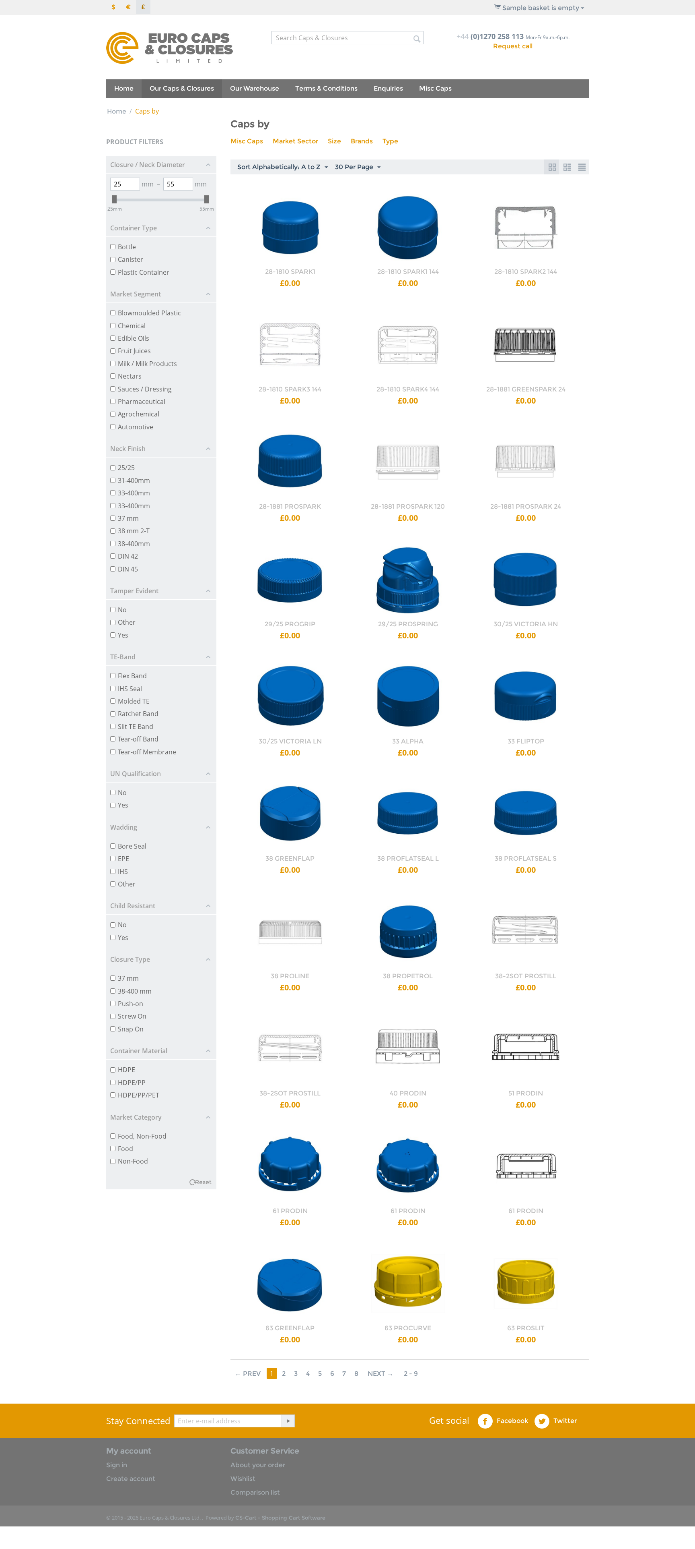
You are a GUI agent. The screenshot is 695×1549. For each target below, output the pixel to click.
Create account (130, 1479)
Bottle (127, 246)
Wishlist (242, 1479)
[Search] (417, 38)
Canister (130, 259)
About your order (257, 1465)
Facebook (511, 1421)
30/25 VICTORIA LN (290, 741)
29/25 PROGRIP (290, 624)
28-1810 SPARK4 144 (407, 389)
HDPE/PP (132, 1082)
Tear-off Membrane (147, 752)
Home (124, 88)
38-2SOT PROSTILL (525, 976)
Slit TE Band (135, 726)
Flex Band (132, 675)
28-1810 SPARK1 (290, 271)
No (122, 609)
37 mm (128, 518)
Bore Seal (132, 846)
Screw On (132, 1016)
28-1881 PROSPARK (290, 506)
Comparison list (255, 1492)
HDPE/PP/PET (138, 1095)
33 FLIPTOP (526, 741)
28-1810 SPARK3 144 (290, 389)
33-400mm (134, 493)
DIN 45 (128, 569)
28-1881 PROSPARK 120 (408, 506)
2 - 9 (411, 1373)
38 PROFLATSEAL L (408, 858)
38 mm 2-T (134, 530)
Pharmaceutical (141, 401)
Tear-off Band (138, 739)
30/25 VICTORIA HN (525, 624)
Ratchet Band (138, 713)
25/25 (126, 467)
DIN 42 (128, 556)
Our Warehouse (254, 88)
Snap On (131, 1029)
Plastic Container (143, 272)
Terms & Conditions (326, 88)
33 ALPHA (408, 741)
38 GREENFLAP (290, 858)
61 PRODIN (290, 1211)
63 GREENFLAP (290, 1328)
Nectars (130, 376)
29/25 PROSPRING (408, 624)
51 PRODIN (525, 1093)
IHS (123, 871)
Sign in (116, 1465)
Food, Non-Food (142, 1136)
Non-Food (133, 1161)
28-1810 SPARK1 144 (408, 271)
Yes (123, 635)
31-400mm (134, 480)
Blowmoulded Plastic (149, 313)
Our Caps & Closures (182, 88)
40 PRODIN (408, 1093)
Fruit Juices (134, 350)
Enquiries (388, 88)
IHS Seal (130, 688)
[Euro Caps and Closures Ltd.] (169, 47)
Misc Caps (435, 88)
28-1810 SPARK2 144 (525, 271)
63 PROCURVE (408, 1328)
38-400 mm (135, 991)
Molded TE (134, 701)
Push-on (130, 1003)
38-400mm (134, 543)
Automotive (135, 426)
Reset (203, 1182)
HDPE (126, 1069)
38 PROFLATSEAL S (526, 858)
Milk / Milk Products (147, 363)
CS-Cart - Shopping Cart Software (280, 1517)
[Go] (288, 1421)
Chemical (132, 325)
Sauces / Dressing (145, 389)
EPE (123, 858)
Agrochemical (138, 414)
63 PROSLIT (526, 1328)
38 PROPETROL (408, 976)
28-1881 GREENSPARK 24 (525, 389)
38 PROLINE (290, 976)
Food (125, 1148)
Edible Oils (133, 338)
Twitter (564, 1421)
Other (127, 622)
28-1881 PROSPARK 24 (525, 506)
